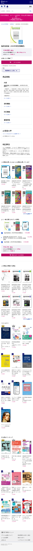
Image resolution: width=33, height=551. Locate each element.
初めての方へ (21, 537)
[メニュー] (31, 2)
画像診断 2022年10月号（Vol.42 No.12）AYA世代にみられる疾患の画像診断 (14, 238)
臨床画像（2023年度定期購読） (13, 242)
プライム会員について (6, 535)
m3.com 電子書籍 (4, 24)
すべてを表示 (27, 213)
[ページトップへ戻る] (30, 548)
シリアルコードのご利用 (24, 540)
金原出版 (12, 24)
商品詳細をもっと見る (10, 70)
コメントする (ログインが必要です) (11, 133)
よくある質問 (4, 537)
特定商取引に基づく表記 (24, 535)
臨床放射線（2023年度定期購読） (14, 233)
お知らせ (3, 540)
